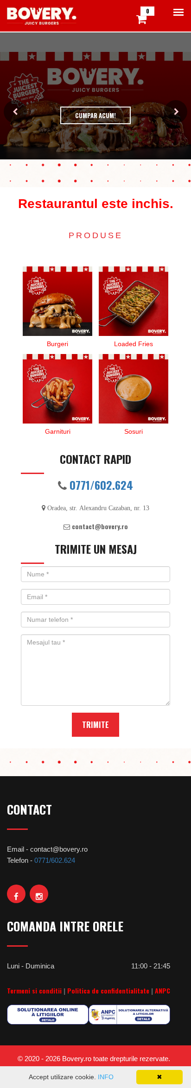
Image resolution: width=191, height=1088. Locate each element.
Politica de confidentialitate (108, 990)
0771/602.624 (101, 484)
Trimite (95, 724)
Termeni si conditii (34, 990)
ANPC (162, 990)
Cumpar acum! (95, 115)
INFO (106, 1077)
